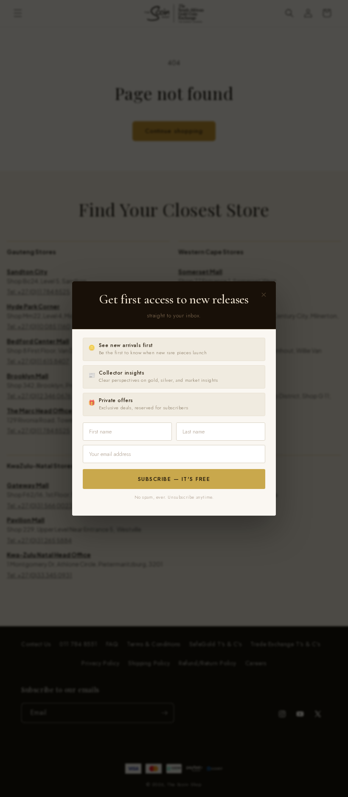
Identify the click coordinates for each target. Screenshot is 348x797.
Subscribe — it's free (174, 479)
